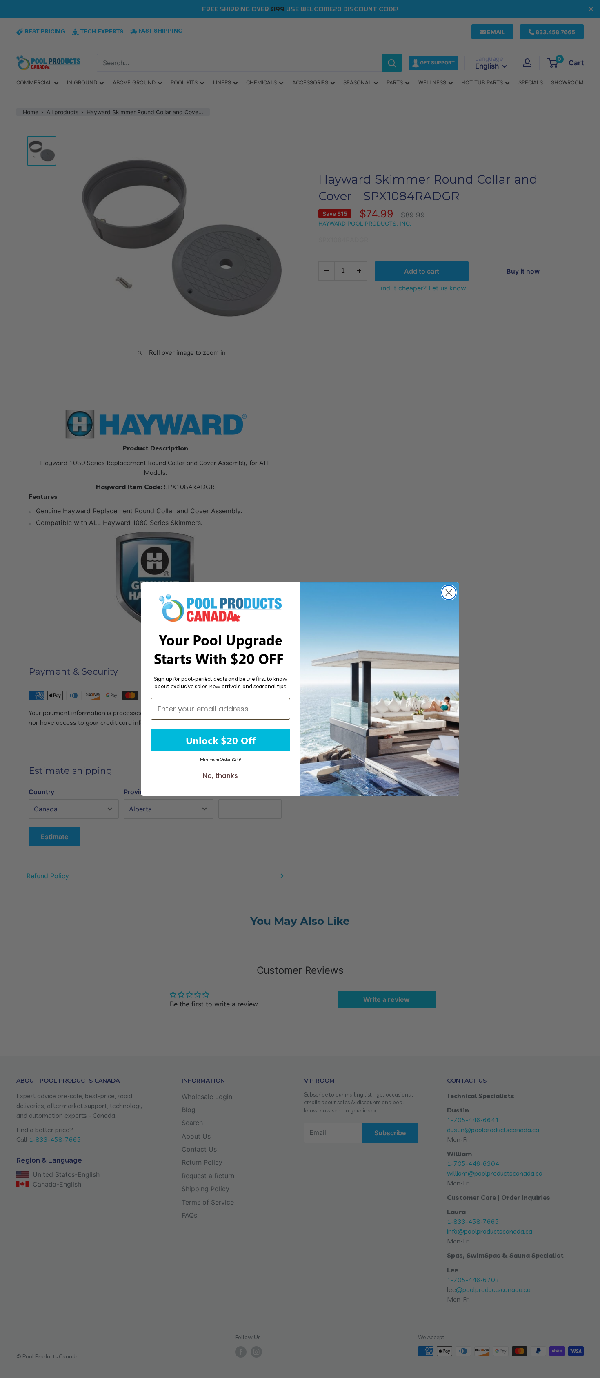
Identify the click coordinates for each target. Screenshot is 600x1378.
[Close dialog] (449, 592)
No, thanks (220, 775)
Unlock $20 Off (221, 740)
